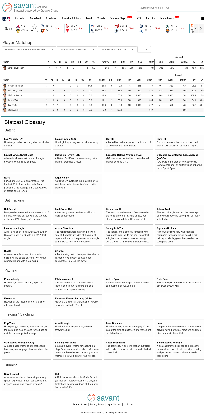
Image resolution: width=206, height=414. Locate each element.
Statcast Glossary (25, 121)
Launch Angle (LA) (65, 138)
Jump (160, 323)
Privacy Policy (97, 404)
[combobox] (170, 7)
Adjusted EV (62, 177)
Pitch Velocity (11, 279)
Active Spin (112, 279)
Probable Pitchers (71, 18)
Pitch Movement (64, 279)
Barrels (110, 138)
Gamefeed (35, 18)
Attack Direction (64, 228)
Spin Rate (162, 279)
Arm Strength (62, 323)
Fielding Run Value (65, 342)
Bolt (57, 373)
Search (89, 18)
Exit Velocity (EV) (13, 138)
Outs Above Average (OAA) (19, 342)
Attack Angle (164, 209)
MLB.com (128, 404)
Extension (9, 298)
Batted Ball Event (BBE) (68, 154)
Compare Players (118, 18)
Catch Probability (115, 342)
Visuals (101, 18)
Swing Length (114, 209)
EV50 (7, 177)
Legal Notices (114, 404)
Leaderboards (169, 18)
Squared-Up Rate (166, 228)
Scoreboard (51, 18)
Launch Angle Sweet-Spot (18, 154)
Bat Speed (10, 209)
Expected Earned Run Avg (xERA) (74, 298)
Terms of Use (80, 404)
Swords (59, 250)
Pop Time (9, 323)
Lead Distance (114, 323)
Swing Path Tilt (114, 228)
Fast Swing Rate (64, 209)
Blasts (7, 250)
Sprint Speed (11, 373)
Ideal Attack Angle (14, 228)
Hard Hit (161, 138)
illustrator (20, 18)
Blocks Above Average (169, 342)
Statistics (150, 18)
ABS (138, 18)
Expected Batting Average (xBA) (124, 154)
